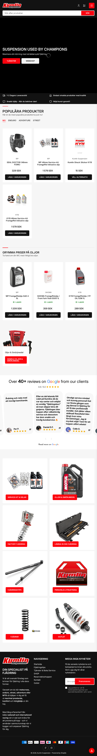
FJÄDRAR (15, 637)
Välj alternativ (80, 177)
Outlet (36, 683)
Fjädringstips (39, 667)
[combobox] (48, 13)
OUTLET (61, 637)
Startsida (38, 664)
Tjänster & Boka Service (44, 670)
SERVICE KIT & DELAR (17, 497)
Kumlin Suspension (79, 159)
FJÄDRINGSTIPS (14, 590)
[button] (46, 439)
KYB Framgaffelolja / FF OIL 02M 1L (80, 297)
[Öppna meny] (91, 5)
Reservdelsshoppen (43, 677)
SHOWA (48, 292)
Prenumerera (84, 681)
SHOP (36, 673)
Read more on (48, 445)
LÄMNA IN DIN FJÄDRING (66, 544)
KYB (17, 215)
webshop (30, 61)
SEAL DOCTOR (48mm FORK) (17, 163)
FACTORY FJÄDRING (16, 544)
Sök (88, 13)
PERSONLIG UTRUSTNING (66, 590)
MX (4, 120)
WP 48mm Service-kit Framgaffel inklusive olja (48, 163)
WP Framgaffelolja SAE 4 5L (17, 297)
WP (17, 159)
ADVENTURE (24, 120)
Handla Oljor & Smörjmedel (15, 360)
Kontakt (37, 680)
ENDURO (12, 120)
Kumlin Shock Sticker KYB (80, 162)
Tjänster (11, 61)
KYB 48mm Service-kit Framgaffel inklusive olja (17, 219)
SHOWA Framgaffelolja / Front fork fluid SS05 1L (48, 297)
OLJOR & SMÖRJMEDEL (65, 497)
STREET (36, 120)
